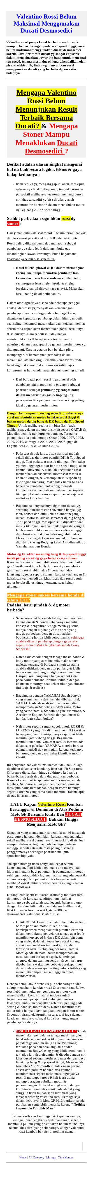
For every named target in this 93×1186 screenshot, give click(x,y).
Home (23, 1157)
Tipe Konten (66, 1157)
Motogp (51, 1157)
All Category (36, 1157)
